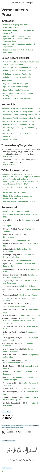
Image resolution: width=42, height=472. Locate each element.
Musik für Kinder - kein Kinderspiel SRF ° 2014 (21, 202)
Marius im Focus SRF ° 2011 (14, 193)
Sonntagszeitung (28, 220)
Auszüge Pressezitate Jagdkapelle (16, 211)
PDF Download (9, 157)
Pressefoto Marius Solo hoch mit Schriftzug (20, 133)
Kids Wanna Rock (24, 260)
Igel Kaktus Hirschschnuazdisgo (15, 87)
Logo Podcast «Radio (11, 93)
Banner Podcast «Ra (11, 99)
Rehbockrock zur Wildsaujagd (28, 295)
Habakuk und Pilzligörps (26, 286)
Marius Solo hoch (10, 140)
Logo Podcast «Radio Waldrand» (16, 90)
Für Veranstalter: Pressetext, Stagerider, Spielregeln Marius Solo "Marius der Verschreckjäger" (18, 38)
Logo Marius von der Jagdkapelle (16, 84)
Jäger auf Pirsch (23, 240)
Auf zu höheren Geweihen (24, 389)
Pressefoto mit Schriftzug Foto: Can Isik (18, 124)
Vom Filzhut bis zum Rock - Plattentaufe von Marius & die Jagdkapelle (20, 320)
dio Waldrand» (25, 99)
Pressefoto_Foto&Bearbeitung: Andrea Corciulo (21, 108)
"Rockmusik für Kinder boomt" (28, 315)
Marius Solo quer (10, 137)
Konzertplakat (8, 80)
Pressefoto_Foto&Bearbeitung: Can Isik (18, 121)
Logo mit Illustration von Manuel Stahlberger (20, 67)
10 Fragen (7, 226)
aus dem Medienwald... (17, 306)
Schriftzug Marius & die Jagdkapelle (17, 71)
